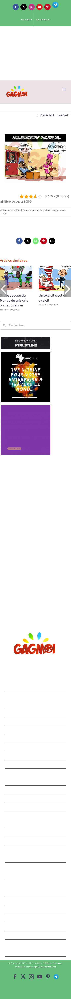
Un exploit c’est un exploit (51, 278)
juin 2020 (35, 926)
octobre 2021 (36, 790)
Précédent (47, 115)
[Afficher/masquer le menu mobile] (64, 89)
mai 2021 (36, 832)
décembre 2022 (36, 679)
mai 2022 (35, 730)
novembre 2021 (35, 781)
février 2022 (35, 755)
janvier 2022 (35, 764)
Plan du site (50, 963)
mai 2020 (35, 935)
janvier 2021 (35, 867)
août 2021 (36, 807)
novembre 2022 (36, 687)
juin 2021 (35, 824)
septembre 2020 (35, 901)
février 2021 (35, 858)
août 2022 (36, 713)
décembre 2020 (36, 875)
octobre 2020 (35, 892)
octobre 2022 (35, 696)
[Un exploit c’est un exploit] (55, 278)
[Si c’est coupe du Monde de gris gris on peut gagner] (16, 278)
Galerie (20, 278)
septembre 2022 (35, 704)
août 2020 (36, 909)
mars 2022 (35, 747)
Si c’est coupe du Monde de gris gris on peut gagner (12, 278)
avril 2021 (35, 841)
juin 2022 (35, 721)
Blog (59, 963)
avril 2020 (36, 943)
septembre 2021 (35, 798)
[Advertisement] (35, 53)
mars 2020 (35, 952)
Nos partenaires (48, 967)
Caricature (45, 210)
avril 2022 (36, 738)
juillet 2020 (35, 918)
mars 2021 (36, 849)
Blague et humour (31, 210)
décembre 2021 (35, 773)
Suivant (62, 115)
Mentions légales (32, 967)
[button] (3, 288)
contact (18, 967)
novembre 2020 (36, 884)
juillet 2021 (35, 815)
